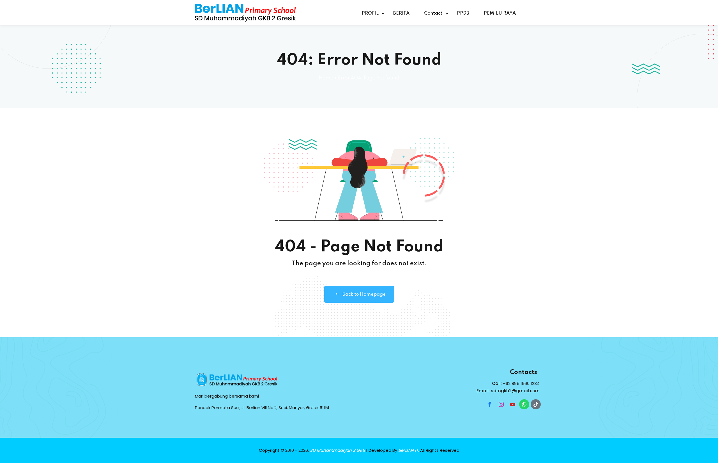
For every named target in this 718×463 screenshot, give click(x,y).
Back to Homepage (364, 294)
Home (326, 78)
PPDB (463, 13)
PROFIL (370, 13)
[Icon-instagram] (501, 404)
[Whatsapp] (524, 404)
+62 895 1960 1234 (521, 383)
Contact (433, 13)
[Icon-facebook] (490, 404)
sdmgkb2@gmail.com (515, 391)
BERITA (401, 13)
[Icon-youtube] (513, 404)
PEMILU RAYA (500, 13)
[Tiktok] (536, 404)
